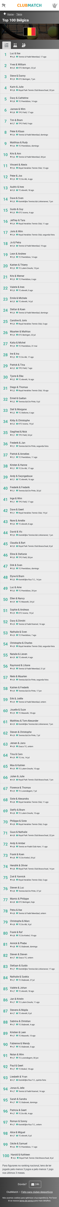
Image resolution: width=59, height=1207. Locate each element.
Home (10, 14)
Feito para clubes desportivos (37, 1192)
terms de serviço (27, 1201)
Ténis (19, 14)
